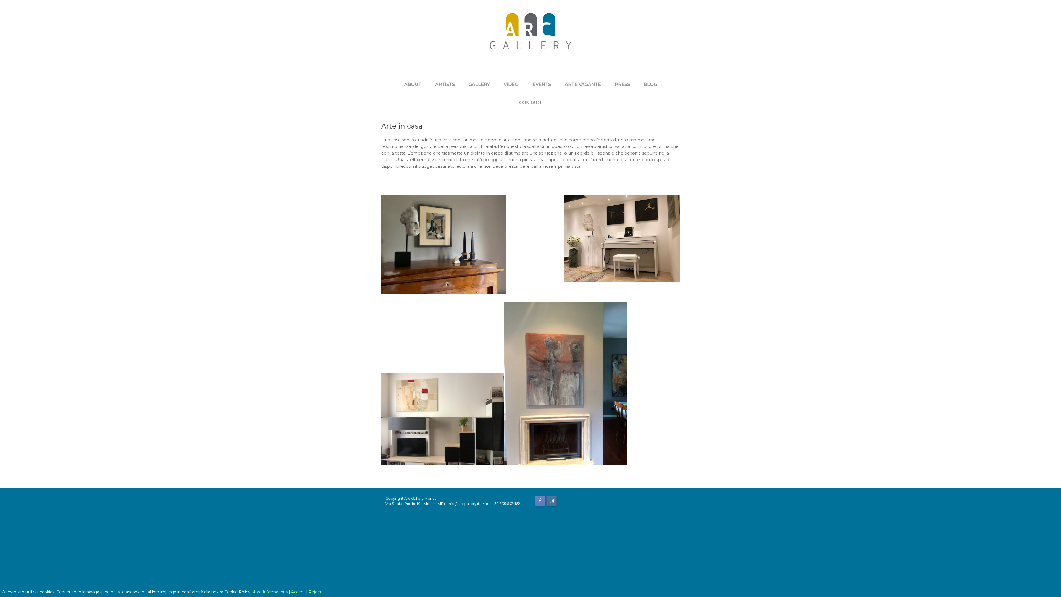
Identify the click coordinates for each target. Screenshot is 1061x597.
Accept (298, 592)
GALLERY (479, 84)
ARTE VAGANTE (583, 84)
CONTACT (530, 102)
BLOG (650, 84)
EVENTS (541, 84)
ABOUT (412, 84)
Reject (315, 592)
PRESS (622, 84)
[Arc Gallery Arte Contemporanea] (530, 35)
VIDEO (511, 84)
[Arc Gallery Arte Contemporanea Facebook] (540, 501)
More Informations (269, 592)
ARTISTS (445, 84)
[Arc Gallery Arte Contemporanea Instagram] (551, 501)
